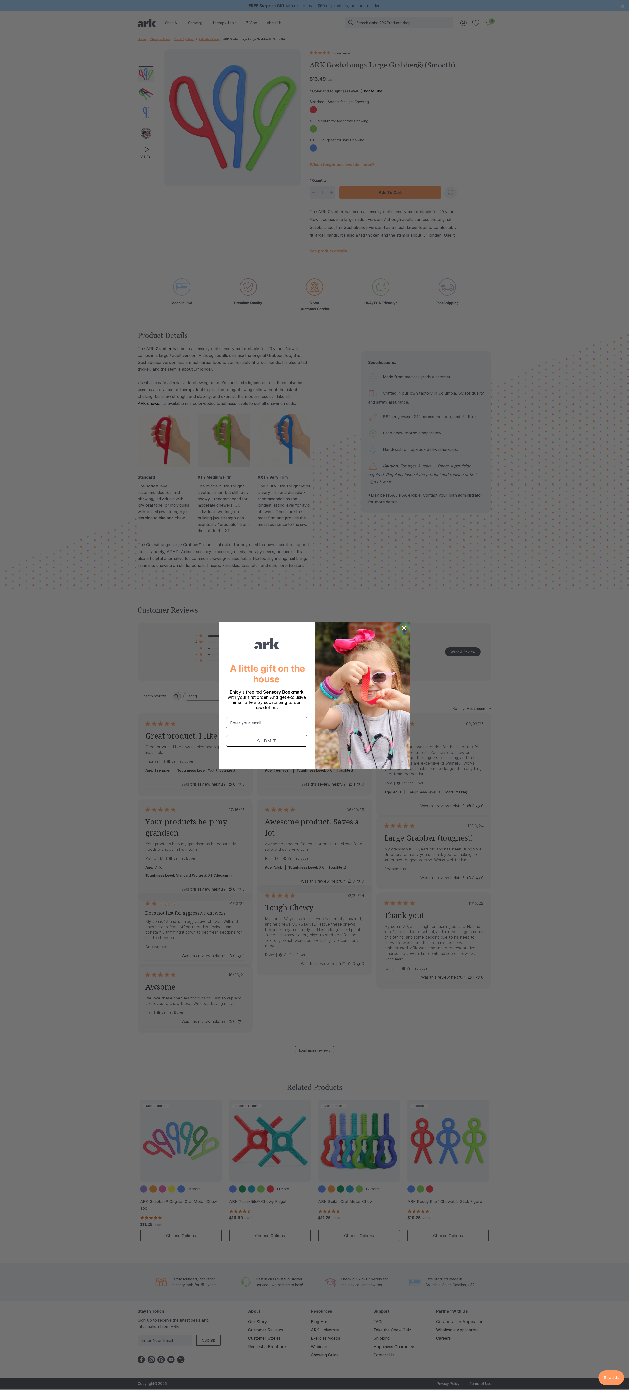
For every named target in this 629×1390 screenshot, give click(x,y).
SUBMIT (266, 740)
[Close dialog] (404, 628)
